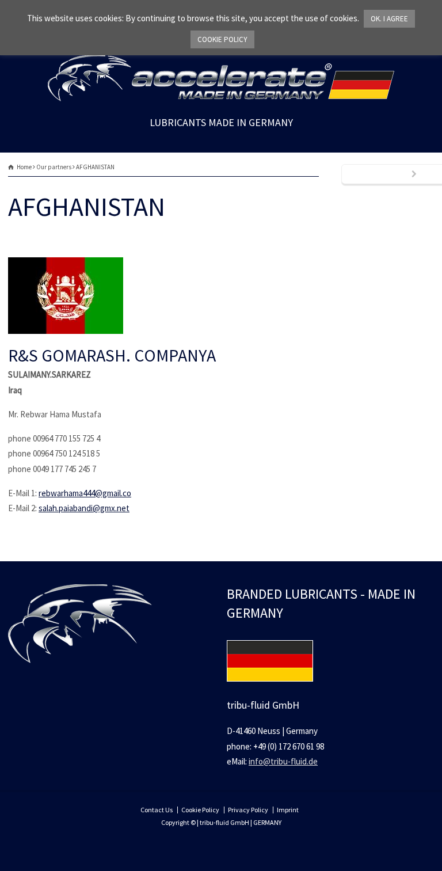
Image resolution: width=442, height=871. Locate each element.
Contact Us (156, 809)
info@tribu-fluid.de (283, 761)
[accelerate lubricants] (221, 98)
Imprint (288, 809)
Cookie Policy (200, 809)
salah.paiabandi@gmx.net (84, 508)
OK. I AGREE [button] (389, 19)
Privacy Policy (248, 809)
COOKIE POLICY (222, 39)
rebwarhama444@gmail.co (85, 493)
